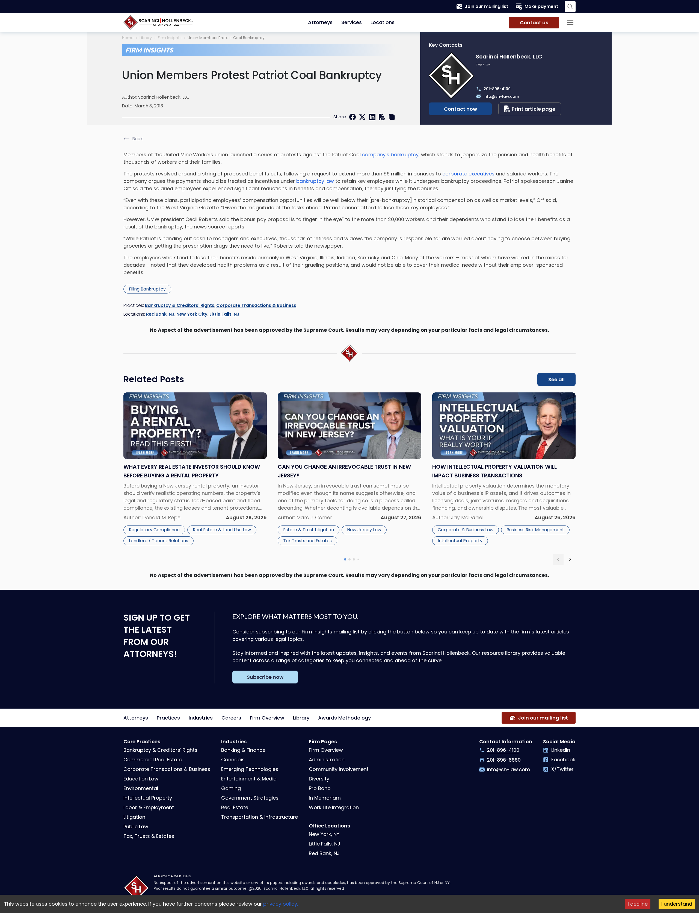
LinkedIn (560, 750)
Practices (168, 717)
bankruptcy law (315, 181)
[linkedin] (372, 117)
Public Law (135, 826)
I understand (676, 903)
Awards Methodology (344, 717)
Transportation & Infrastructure (259, 817)
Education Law (140, 778)
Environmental (140, 788)
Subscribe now (265, 677)
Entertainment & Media (249, 778)
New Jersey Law (364, 530)
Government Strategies (250, 797)
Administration (327, 759)
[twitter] (362, 117)
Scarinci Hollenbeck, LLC (163, 97)
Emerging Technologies (249, 769)
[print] (382, 117)
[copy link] (392, 117)
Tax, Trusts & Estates (148, 836)
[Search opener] (570, 6)
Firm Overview (267, 717)
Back (137, 139)
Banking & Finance (243, 750)
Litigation (134, 817)
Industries (201, 717)
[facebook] (352, 117)
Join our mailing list (486, 6)
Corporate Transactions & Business (256, 305)
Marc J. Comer (314, 517)
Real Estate (234, 807)
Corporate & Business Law (465, 530)
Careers (231, 717)
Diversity (319, 778)
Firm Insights (170, 38)
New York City (192, 314)
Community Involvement (339, 769)
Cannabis (233, 759)
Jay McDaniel (467, 517)
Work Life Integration (334, 807)
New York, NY (324, 834)
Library (146, 38)
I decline (638, 903)
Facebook (563, 759)
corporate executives (468, 173)
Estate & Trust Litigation (308, 530)
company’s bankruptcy (390, 154)
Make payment (541, 6)
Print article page (533, 108)
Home (128, 38)
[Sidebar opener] (570, 22)
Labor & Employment (148, 807)
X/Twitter (562, 769)
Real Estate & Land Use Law (222, 530)
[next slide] (570, 559)
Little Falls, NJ (224, 314)
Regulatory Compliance (154, 530)
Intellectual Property (460, 541)
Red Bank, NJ (160, 314)
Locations (383, 22)
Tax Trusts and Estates (307, 541)
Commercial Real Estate (152, 759)
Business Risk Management (535, 530)
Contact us (534, 22)
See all (556, 379)
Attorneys (320, 22)
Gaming (231, 788)
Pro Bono (320, 788)
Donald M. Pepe (161, 517)
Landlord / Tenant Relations (158, 541)
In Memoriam (325, 797)
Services (351, 22)
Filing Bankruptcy (147, 289)
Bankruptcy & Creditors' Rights (179, 305)
